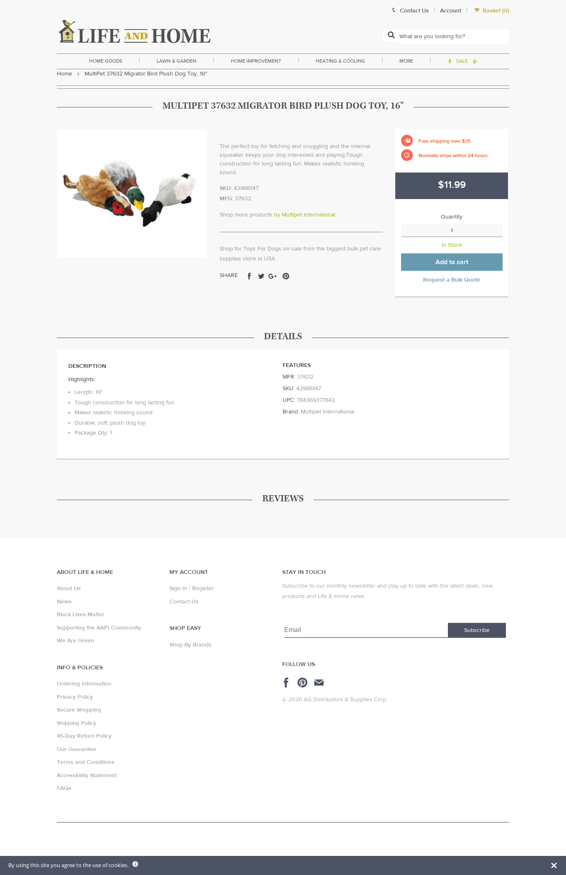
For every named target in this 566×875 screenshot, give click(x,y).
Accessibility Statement (86, 775)
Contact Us (183, 601)
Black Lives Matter (80, 614)
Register (203, 588)
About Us (69, 588)
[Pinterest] (303, 682)
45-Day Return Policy (84, 736)
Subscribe (477, 630)
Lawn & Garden (176, 61)
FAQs (64, 788)
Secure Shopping (79, 710)
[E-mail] (320, 682)
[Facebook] (287, 682)
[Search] (391, 35)
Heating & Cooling (340, 61)
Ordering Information (84, 684)
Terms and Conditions (85, 762)
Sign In (178, 588)
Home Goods (105, 61)
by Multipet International (304, 215)
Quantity (451, 217)
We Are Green (75, 640)
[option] (132, 193)
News (64, 601)
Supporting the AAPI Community (99, 628)
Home (64, 74)
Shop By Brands (190, 645)
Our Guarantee (76, 749)
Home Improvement (256, 61)
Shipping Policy (76, 723)
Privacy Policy (75, 697)
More (406, 61)
